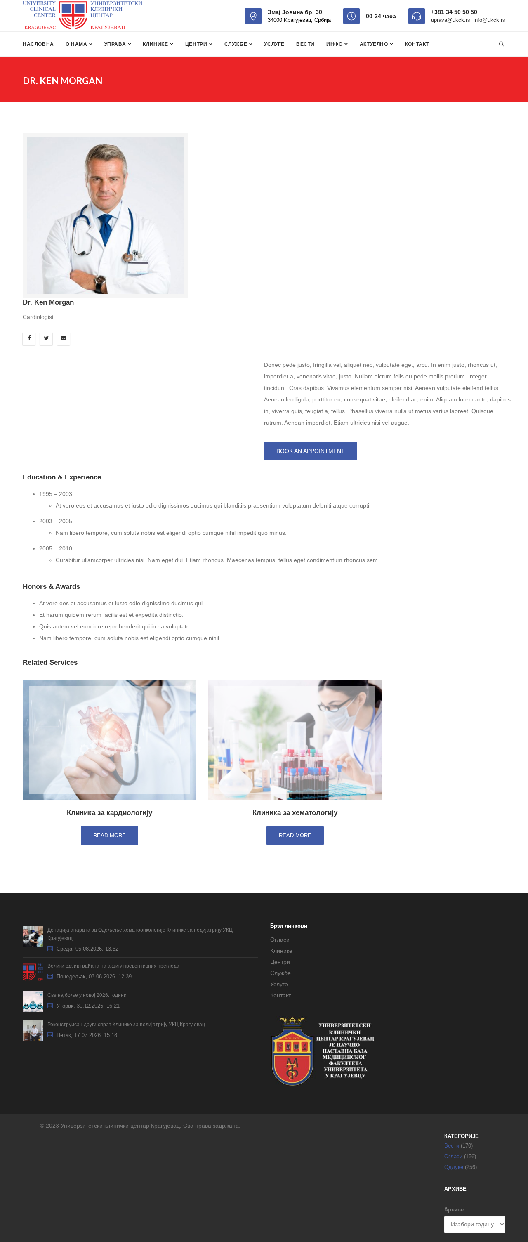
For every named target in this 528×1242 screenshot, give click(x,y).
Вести (305, 44)
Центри (197, 44)
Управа (115, 44)
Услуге (274, 44)
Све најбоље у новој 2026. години (87, 995)
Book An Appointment (310, 451)
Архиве (454, 1210)
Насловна (38, 44)
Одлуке (453, 1167)
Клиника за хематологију (294, 813)
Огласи (280, 939)
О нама (77, 44)
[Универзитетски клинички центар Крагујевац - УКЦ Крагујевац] (82, 15)
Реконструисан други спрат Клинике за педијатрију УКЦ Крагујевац (126, 1024)
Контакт (417, 44)
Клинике (156, 44)
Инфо (335, 44)
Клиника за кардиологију (109, 813)
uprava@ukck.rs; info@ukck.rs (468, 20)
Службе (236, 44)
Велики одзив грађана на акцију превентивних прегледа (113, 966)
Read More (109, 835)
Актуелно (374, 44)
